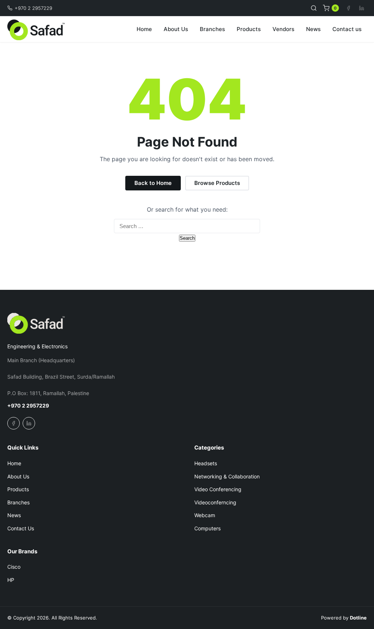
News (313, 29)
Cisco (13, 567)
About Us (176, 29)
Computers (207, 528)
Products (249, 29)
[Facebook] (348, 8)
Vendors (283, 29)
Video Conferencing (217, 489)
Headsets (205, 463)
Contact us (347, 29)
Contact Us (20, 528)
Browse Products (217, 182)
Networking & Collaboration (227, 476)
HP (10, 580)
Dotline (358, 618)
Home (144, 29)
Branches (212, 29)
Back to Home (153, 182)
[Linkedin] (361, 8)
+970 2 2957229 (33, 8)
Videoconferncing (215, 502)
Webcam (204, 515)
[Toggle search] (313, 8)
